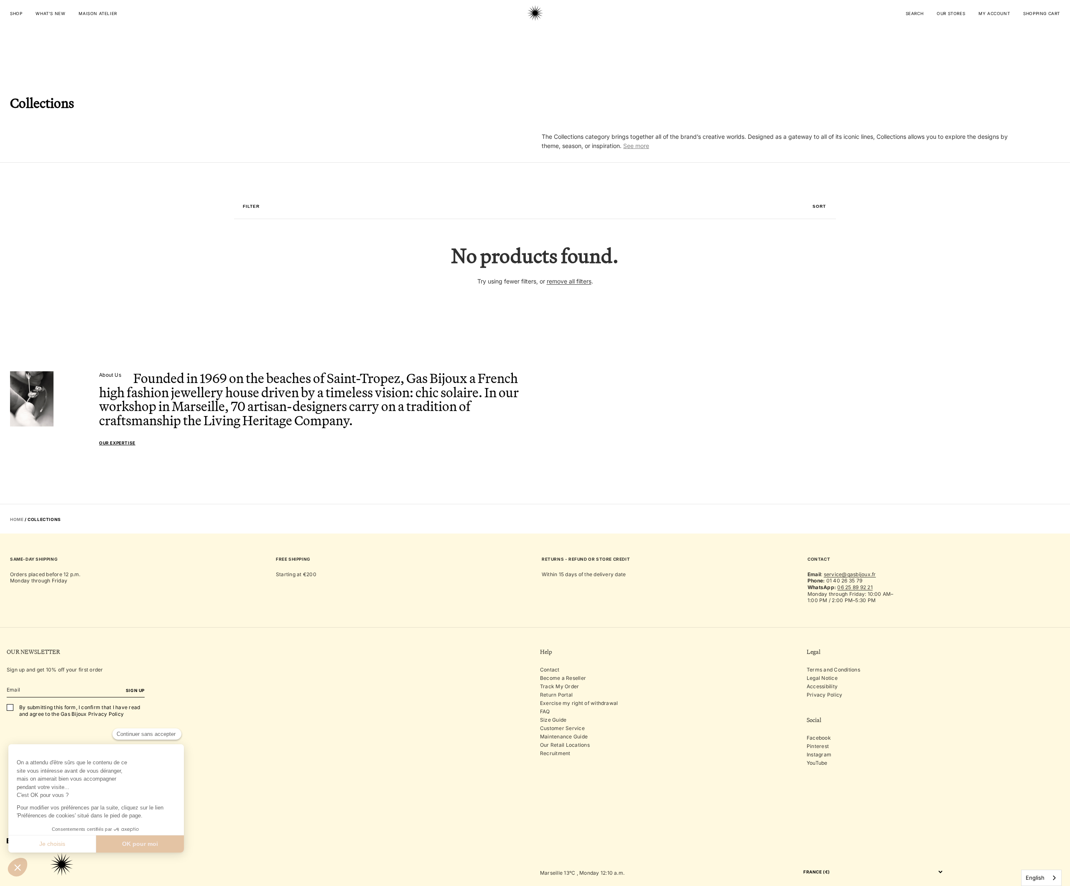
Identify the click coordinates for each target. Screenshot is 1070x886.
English (1035, 877)
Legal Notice (822, 678)
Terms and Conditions (833, 669)
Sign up (135, 690)
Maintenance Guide (564, 736)
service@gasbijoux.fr (850, 574)
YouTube (817, 763)
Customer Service (562, 728)
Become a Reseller (563, 678)
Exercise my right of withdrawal (579, 703)
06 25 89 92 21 (854, 587)
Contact (550, 669)
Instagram (819, 754)
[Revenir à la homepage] (535, 39)
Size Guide (553, 720)
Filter (251, 206)
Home (16, 519)
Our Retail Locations (565, 745)
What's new (50, 13)
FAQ (545, 711)
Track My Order (559, 686)
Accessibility (822, 686)
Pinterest (818, 746)
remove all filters (569, 281)
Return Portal (556, 695)
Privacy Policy (824, 695)
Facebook (819, 738)
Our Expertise (117, 443)
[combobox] (1041, 878)
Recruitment (555, 753)
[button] (819, 206)
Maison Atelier (98, 13)
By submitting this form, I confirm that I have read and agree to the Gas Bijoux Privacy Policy (79, 710)
